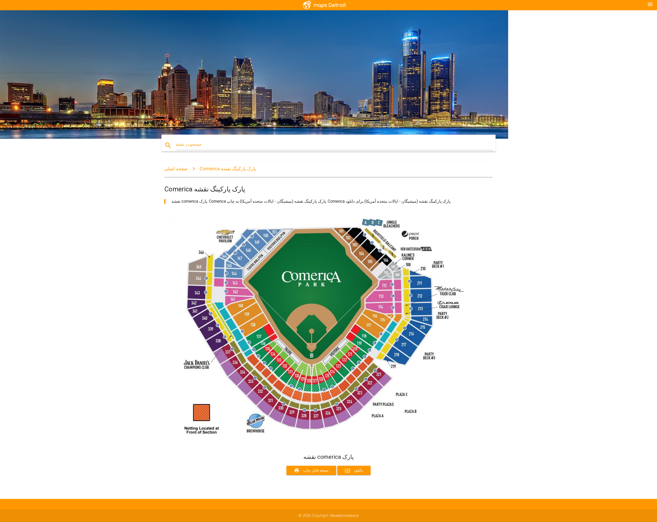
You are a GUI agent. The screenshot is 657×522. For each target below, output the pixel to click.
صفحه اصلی (176, 168)
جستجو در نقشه (188, 144)
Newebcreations (344, 515)
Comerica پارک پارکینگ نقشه (228, 168)
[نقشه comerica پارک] (318, 444)
